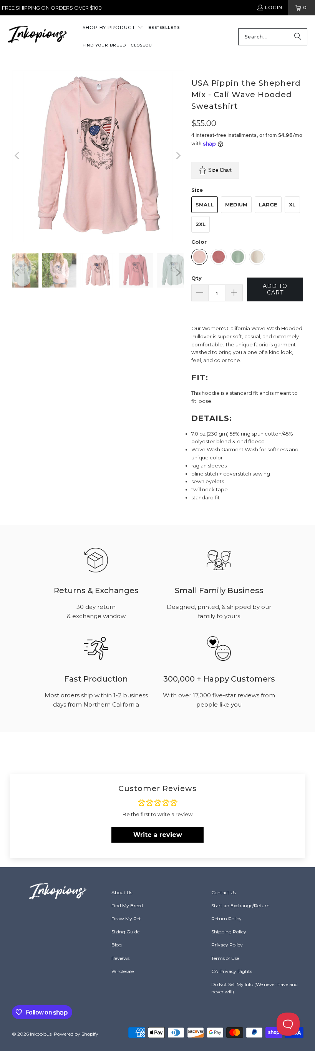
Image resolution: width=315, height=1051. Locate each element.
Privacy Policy (227, 945)
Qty (196, 278)
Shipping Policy (228, 932)
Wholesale (122, 971)
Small (205, 204)
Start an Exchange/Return (240, 905)
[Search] (297, 36)
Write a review (157, 834)
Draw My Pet (126, 918)
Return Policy (226, 918)
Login (273, 7)
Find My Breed (127, 905)
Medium (236, 204)
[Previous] (18, 156)
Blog (116, 945)
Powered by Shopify (76, 1034)
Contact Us (223, 892)
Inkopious (40, 1034)
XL (292, 204)
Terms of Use (225, 958)
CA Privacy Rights (231, 971)
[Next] (178, 156)
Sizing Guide (125, 932)
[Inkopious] (37, 37)
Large (268, 204)
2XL (201, 224)
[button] (113, 28)
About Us (121, 892)
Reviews (120, 958)
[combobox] (272, 36)
